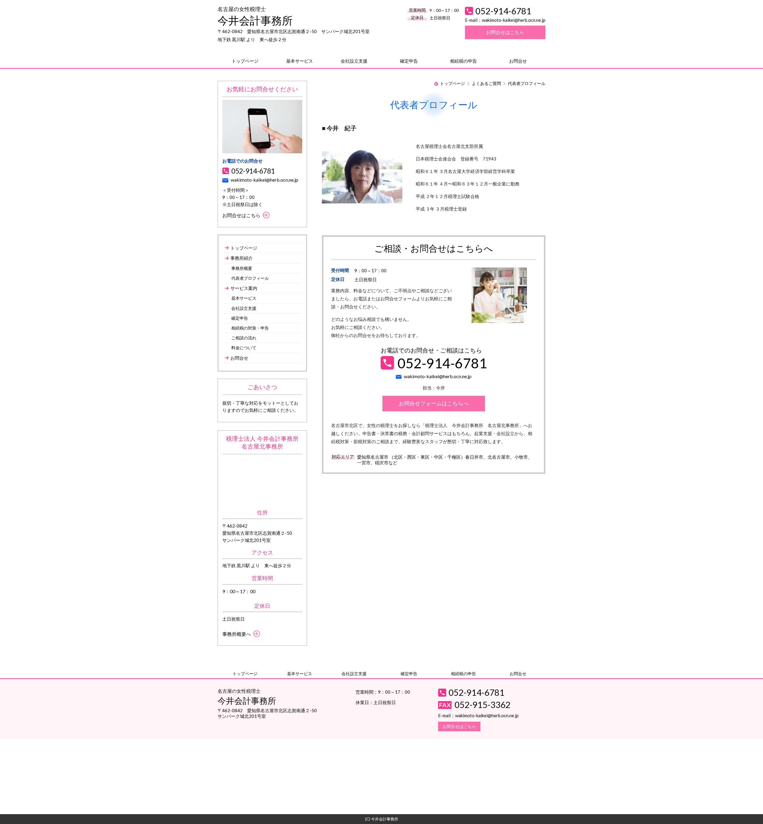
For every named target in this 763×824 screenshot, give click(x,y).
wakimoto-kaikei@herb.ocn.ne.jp (513, 20)
